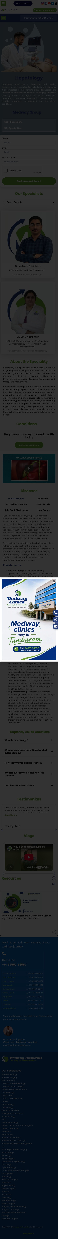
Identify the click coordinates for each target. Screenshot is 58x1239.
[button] (54, 581)
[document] (29, 619)
